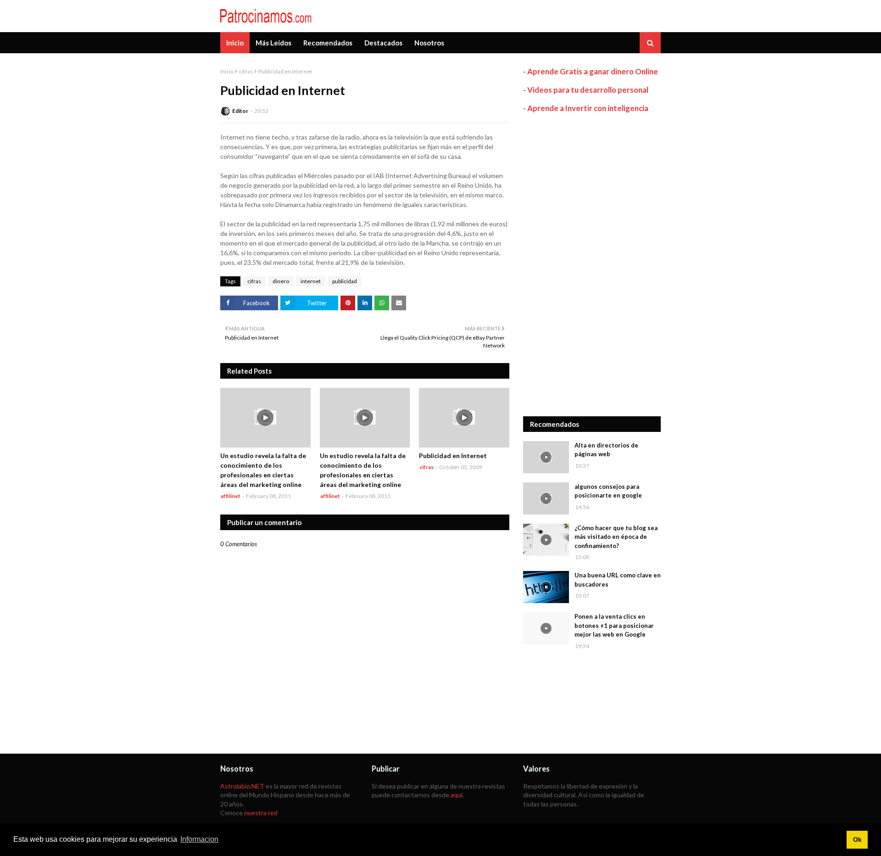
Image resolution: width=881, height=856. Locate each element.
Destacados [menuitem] (383, 43)
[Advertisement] (592, 265)
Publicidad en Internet (453, 455)
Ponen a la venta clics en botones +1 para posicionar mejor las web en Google (614, 625)
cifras (246, 71)
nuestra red (261, 813)
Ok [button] (857, 839)
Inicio (227, 71)
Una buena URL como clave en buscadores (617, 579)
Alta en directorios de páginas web (606, 450)
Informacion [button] (199, 839)
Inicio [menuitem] (235, 43)
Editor (240, 110)
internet (311, 281)
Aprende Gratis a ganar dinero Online (592, 71)
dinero (281, 281)
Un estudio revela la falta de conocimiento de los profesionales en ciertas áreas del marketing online (263, 470)
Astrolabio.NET (242, 786)
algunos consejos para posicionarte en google (608, 491)
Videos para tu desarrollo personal (587, 90)
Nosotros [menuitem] (429, 43)
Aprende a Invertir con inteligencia (587, 108)
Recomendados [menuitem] (327, 43)
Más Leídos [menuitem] (273, 43)
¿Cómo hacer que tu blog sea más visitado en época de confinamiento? (616, 536)
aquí (457, 795)
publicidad (344, 281)
